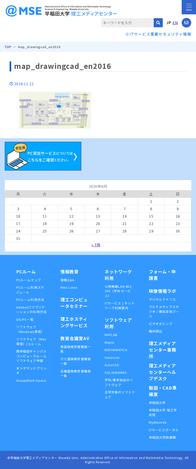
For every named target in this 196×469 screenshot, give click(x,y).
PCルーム (26, 271)
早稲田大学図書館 (162, 437)
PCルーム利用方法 (30, 299)
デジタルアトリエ (162, 299)
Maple (110, 342)
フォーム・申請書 (162, 274)
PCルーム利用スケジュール (30, 289)
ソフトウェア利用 (118, 323)
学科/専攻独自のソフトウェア (119, 382)
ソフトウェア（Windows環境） (30, 329)
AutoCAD (112, 365)
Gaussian (112, 357)
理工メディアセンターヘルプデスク (162, 371)
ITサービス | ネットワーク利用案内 (120, 305)
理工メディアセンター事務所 (162, 349)
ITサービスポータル (164, 430)
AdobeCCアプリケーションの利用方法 (31, 309)
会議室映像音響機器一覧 (75, 373)
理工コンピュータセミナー (74, 302)
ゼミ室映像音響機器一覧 (75, 361)
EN (175, 22)
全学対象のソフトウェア (120, 394)
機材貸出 (156, 331)
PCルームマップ (28, 280)
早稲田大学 (157, 402)
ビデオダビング (161, 323)
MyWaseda (158, 422)
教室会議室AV (74, 338)
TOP (8, 46)
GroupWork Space (31, 380)
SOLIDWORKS (116, 372)
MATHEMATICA (116, 350)
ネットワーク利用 (118, 274)
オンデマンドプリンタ (31, 370)
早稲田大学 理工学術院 (163, 412)
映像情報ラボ (162, 291)
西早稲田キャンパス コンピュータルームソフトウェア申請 (31, 356)
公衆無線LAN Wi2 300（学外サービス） (118, 291)
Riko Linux (68, 287)
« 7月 (96, 244)
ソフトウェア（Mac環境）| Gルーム (31, 341)
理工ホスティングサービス (74, 322)
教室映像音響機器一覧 (75, 349)
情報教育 (69, 271)
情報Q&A (67, 280)
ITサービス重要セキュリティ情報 (160, 34)
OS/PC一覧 (25, 319)
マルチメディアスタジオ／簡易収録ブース (164, 311)
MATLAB (111, 334)
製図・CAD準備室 (163, 391)
